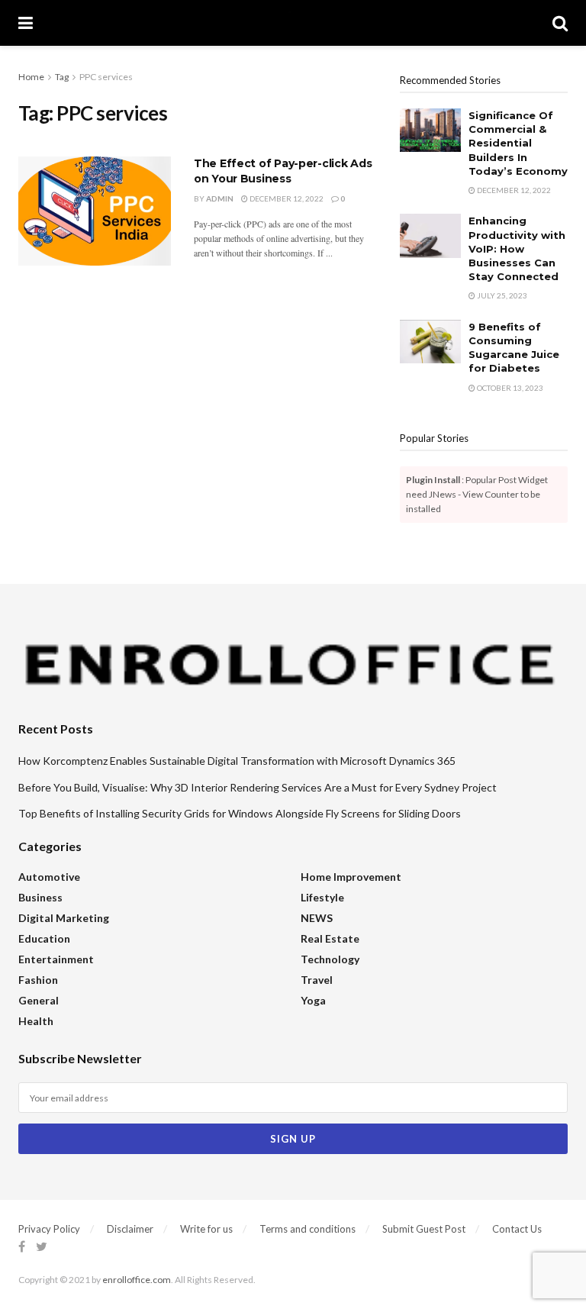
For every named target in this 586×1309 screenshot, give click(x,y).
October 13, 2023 (509, 387)
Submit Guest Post (423, 1229)
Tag (62, 76)
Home (31, 76)
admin (219, 198)
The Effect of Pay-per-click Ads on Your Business (283, 170)
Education (44, 938)
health (35, 1020)
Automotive (49, 876)
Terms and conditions (307, 1229)
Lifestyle (322, 897)
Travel (317, 979)
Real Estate (330, 938)
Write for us (206, 1229)
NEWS (317, 917)
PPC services (106, 76)
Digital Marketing (63, 917)
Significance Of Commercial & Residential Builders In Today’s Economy (518, 143)
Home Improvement (351, 876)
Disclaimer (130, 1229)
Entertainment (56, 959)
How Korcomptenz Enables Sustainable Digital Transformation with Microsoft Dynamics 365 (237, 760)
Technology (330, 959)
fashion (38, 979)
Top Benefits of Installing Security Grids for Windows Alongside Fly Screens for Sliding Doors (239, 813)
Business (40, 897)
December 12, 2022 (286, 198)
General (38, 1000)
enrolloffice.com (136, 1279)
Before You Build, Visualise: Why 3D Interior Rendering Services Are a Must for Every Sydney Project (257, 787)
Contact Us (517, 1229)
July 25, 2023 (501, 295)
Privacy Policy (49, 1229)
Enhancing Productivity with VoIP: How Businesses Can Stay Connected (516, 248)
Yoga (313, 1000)
